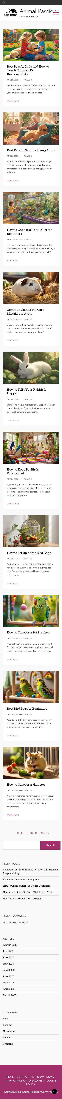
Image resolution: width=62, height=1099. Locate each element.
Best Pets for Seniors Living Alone (31, 150)
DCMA (50, 1076)
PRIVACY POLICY (16, 1080)
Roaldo (28, 80)
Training (8, 1043)
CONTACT (23, 1076)
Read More (13, 101)
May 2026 (8, 963)
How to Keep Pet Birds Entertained (23, 471)
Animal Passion (38, 11)
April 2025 (9, 988)
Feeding (7, 1024)
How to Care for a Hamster (26, 784)
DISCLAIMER (36, 1080)
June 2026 (8, 957)
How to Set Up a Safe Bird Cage (29, 553)
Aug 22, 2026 (12, 80)
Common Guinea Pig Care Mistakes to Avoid (25, 312)
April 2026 (9, 970)
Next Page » (42, 833)
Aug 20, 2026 (12, 399)
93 (31, 833)
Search (50, 845)
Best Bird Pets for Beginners (27, 709)
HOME (10, 1076)
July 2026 (8, 951)
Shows (6, 1037)
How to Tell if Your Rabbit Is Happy (22, 898)
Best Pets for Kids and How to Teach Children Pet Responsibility (28, 70)
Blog (5, 1018)
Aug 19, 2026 (12, 559)
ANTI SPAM (37, 1076)
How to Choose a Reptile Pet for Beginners (27, 885)
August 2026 (10, 944)
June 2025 (8, 976)
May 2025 (8, 982)
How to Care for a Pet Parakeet (29, 632)
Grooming (9, 1031)
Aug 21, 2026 (12, 239)
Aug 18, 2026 (12, 714)
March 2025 (9, 995)
